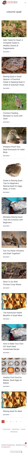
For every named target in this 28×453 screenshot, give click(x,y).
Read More (6, 51)
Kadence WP (6, 447)
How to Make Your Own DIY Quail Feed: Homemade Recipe (13, 346)
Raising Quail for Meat (12, 411)
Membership (14, 431)
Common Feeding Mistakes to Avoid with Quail (13, 116)
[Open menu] (25, 3)
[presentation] (14, 28)
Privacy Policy (6, 429)
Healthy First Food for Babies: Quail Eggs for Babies (12, 380)
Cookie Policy (15, 429)
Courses (23, 429)
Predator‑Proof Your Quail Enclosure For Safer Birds (14, 149)
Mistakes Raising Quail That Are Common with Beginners (13, 220)
